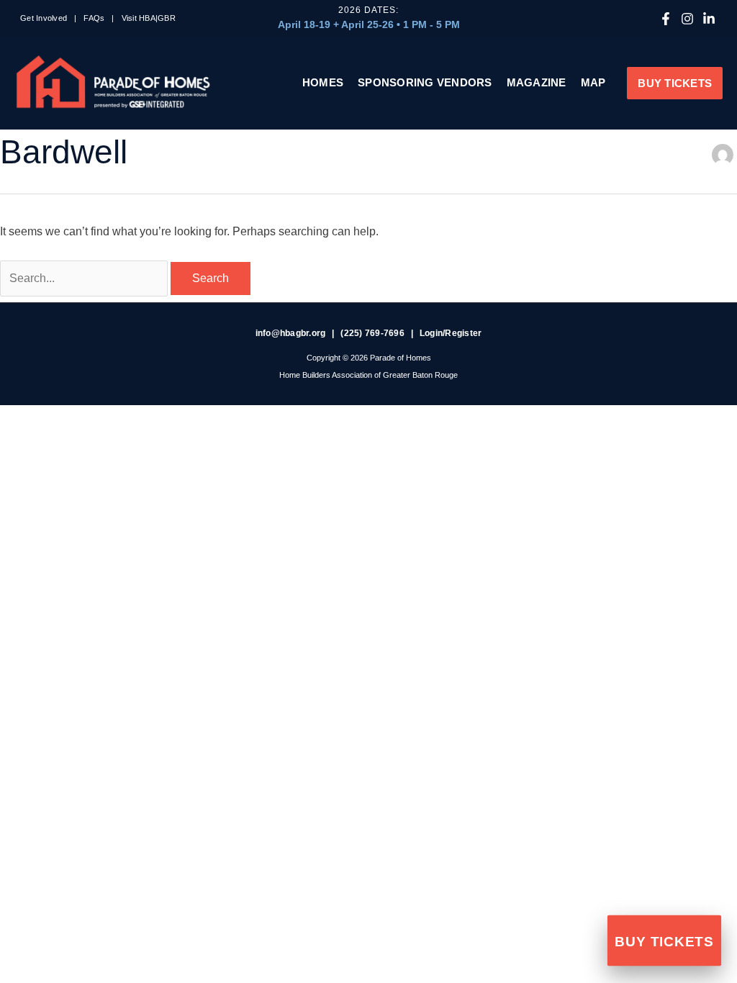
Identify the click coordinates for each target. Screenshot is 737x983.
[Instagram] (687, 18)
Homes (322, 82)
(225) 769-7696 (372, 333)
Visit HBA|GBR (149, 18)
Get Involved (43, 18)
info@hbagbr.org (291, 333)
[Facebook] (665, 18)
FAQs (93, 18)
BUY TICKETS (664, 942)
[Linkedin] (708, 18)
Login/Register (451, 333)
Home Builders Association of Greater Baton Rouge (368, 375)
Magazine (536, 82)
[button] (675, 83)
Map (593, 82)
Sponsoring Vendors (425, 82)
